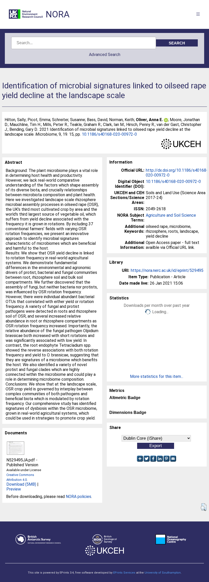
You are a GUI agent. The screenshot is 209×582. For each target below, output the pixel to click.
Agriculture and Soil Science (171, 215)
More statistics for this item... (156, 376)
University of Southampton (163, 572)
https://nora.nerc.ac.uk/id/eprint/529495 (167, 270)
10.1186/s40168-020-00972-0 (109, 134)
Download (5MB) (21, 484)
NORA (58, 14)
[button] (203, 507)
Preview (13, 489)
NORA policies (78, 496)
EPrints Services (124, 572)
